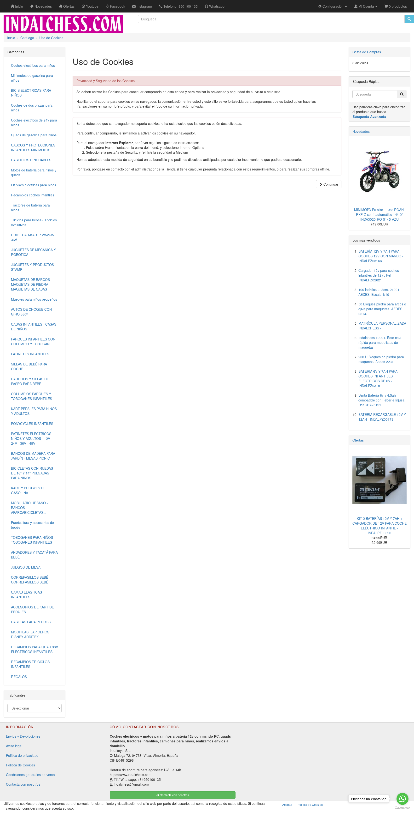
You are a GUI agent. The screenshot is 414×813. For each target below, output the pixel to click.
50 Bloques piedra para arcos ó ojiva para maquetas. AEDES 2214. (382, 309)
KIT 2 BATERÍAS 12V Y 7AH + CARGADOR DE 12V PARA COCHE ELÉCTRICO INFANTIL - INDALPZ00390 (379, 525)
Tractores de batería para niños (30, 207)
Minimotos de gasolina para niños (32, 78)
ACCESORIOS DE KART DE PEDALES (32, 609)
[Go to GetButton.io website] (402, 808)
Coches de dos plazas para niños (31, 107)
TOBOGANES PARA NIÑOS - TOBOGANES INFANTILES (33, 540)
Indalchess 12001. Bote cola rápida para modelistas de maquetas (379, 342)
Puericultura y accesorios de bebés (32, 525)
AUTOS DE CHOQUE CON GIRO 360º (31, 311)
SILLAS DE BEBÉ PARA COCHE (29, 366)
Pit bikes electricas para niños (33, 184)
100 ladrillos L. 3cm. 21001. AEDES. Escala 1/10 (379, 292)
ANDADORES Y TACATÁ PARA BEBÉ (34, 554)
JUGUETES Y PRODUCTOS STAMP (32, 267)
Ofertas (358, 440)
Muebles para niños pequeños (34, 299)
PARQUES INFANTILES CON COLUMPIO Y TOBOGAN (33, 341)
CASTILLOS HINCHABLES (31, 160)
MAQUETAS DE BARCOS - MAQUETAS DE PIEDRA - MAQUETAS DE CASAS (31, 284)
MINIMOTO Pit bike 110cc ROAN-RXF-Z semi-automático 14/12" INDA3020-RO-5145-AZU (379, 214)
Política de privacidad (22, 755)
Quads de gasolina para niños (34, 135)
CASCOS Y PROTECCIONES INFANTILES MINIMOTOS (33, 147)
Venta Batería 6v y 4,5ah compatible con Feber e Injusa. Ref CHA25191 (381, 400)
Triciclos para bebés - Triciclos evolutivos (34, 222)
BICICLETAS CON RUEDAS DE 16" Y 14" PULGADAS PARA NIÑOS (32, 473)
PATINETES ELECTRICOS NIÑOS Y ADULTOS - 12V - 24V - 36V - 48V (31, 438)
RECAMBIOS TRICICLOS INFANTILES (30, 664)
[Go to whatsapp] (402, 799)
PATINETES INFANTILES (30, 354)
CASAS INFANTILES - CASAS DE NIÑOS (33, 326)
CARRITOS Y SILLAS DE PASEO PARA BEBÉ (30, 381)
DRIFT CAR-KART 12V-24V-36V (32, 237)
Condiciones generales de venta (30, 774)
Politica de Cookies (310, 804)
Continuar (330, 184)
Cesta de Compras (366, 51)
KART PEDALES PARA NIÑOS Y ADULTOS (34, 411)
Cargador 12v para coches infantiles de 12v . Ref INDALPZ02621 (378, 275)
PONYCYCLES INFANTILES (32, 423)
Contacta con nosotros (23, 784)
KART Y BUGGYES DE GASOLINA (28, 490)
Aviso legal (14, 745)
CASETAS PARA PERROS (31, 621)
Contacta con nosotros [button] (174, 795)
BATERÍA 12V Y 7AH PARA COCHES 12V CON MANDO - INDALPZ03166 (380, 256)
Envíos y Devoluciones (23, 736)
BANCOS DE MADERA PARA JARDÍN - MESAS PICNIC (33, 456)
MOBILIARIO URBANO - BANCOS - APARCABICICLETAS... (29, 507)
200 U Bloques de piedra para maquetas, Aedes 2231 (381, 359)
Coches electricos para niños (33, 65)
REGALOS (19, 676)
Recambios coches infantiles (32, 195)
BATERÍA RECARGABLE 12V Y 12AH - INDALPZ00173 (382, 417)
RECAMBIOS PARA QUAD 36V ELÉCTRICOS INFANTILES (34, 649)
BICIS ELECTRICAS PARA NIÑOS (31, 92)
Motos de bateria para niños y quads (33, 172)
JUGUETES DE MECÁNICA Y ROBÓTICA (33, 252)
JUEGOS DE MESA (25, 567)
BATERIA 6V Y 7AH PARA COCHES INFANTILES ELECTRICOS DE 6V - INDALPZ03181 (377, 378)
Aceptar (287, 804)
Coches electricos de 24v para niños (34, 122)
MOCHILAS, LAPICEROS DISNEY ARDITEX (30, 634)
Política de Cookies (20, 765)
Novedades (361, 131)
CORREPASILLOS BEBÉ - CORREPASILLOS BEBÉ (30, 579)
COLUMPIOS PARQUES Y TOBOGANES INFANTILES (31, 396)
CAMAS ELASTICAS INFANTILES (26, 594)
